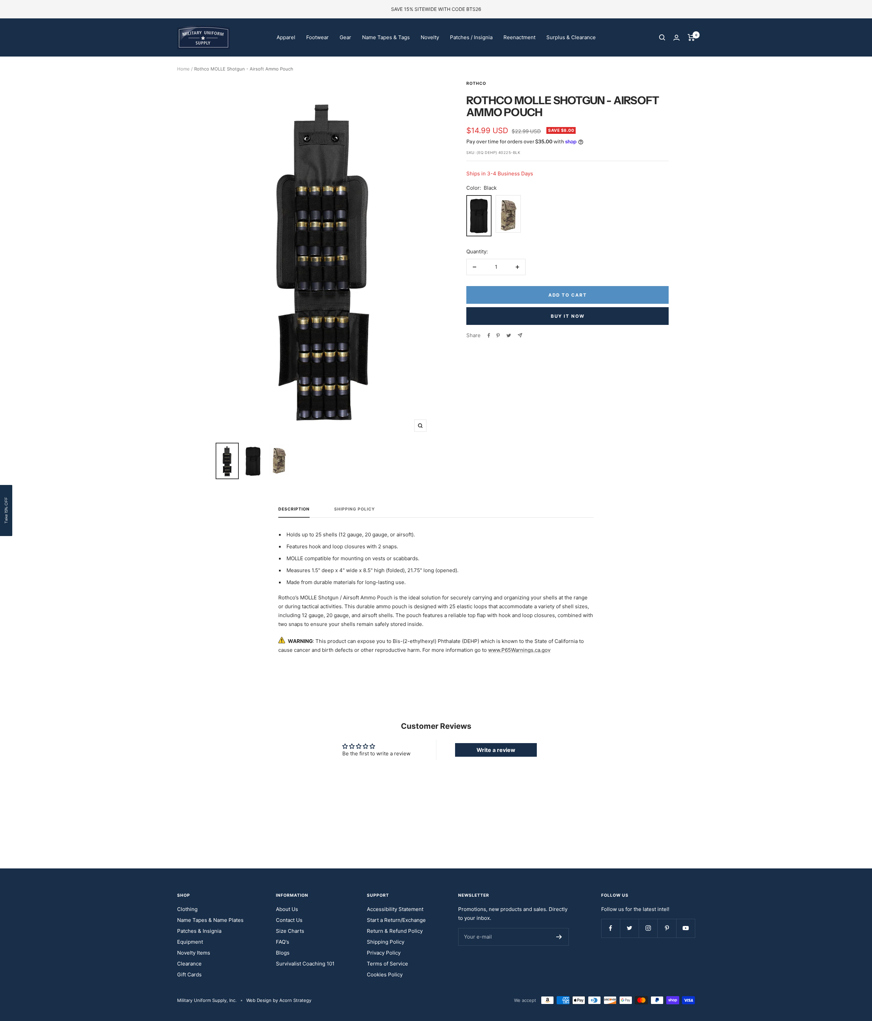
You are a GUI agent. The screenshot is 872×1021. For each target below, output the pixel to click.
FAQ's (282, 942)
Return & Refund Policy (395, 931)
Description (294, 509)
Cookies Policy (385, 974)
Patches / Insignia (471, 37)
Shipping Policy (354, 509)
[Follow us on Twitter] (629, 928)
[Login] (676, 38)
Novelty (430, 37)
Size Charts (290, 931)
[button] (6, 510)
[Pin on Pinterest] (498, 335)
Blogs (283, 952)
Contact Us (289, 920)
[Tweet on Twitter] (509, 335)
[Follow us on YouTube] (685, 928)
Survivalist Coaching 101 (305, 963)
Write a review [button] (496, 750)
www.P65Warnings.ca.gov (519, 650)
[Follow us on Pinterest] (666, 928)
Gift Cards (189, 974)
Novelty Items (193, 952)
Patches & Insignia (199, 931)
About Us (287, 909)
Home (183, 69)
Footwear (317, 37)
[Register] (559, 936)
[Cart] (691, 37)
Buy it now (568, 316)
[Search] (662, 37)
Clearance (189, 963)
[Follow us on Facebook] (610, 928)
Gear (345, 37)
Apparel (286, 37)
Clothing (187, 909)
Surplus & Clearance (571, 37)
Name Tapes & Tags (386, 37)
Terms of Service (387, 963)
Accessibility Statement (395, 909)
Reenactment (519, 37)
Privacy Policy (384, 952)
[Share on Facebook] (488, 335)
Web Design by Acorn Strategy (278, 1000)
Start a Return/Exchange (396, 920)
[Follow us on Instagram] (648, 928)
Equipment (190, 942)
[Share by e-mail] (520, 335)
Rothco (476, 83)
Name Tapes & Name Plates (210, 920)
